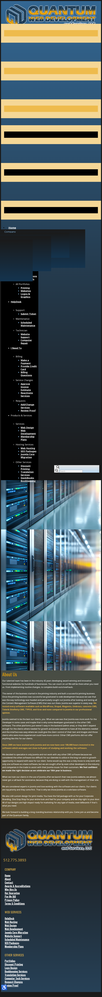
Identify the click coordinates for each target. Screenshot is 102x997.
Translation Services (15, 975)
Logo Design (11, 968)
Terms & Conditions (15, 903)
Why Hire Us (11, 889)
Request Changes (14, 982)
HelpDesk (9, 918)
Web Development (14, 929)
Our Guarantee (12, 893)
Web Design (11, 925)
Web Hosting (11, 922)
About (8, 879)
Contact (9, 882)
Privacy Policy (12, 900)
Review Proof (11, 985)
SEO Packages (12, 943)
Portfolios (10, 961)
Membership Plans (14, 946)
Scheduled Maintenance (17, 939)
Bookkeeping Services (16, 971)
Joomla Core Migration (16, 932)
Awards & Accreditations (17, 886)
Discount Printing (14, 964)
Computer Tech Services (17, 978)
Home (7, 875)
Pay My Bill (10, 896)
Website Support (13, 936)
